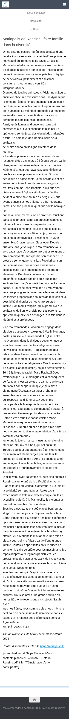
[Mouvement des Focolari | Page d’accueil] (6, 4)
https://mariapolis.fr (52, 646)
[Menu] (64, 4)
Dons (36, 29)
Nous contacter (36, 12)
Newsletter (36, 20)
